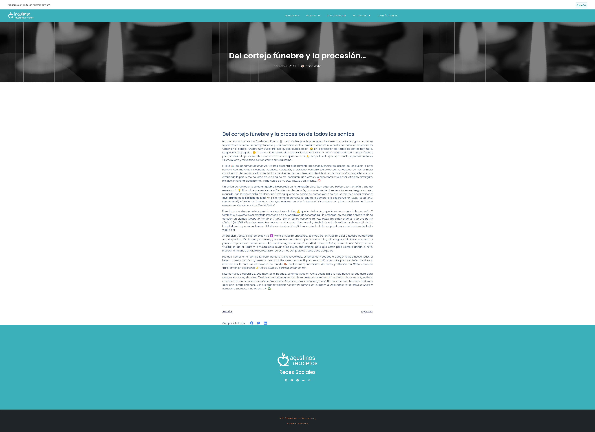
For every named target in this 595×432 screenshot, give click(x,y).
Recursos (360, 15)
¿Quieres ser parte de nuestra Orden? (29, 5)
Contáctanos (387, 15)
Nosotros (292, 15)
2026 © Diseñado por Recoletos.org (297, 418)
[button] (251, 323)
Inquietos (313, 15)
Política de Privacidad (298, 423)
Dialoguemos (336, 15)
